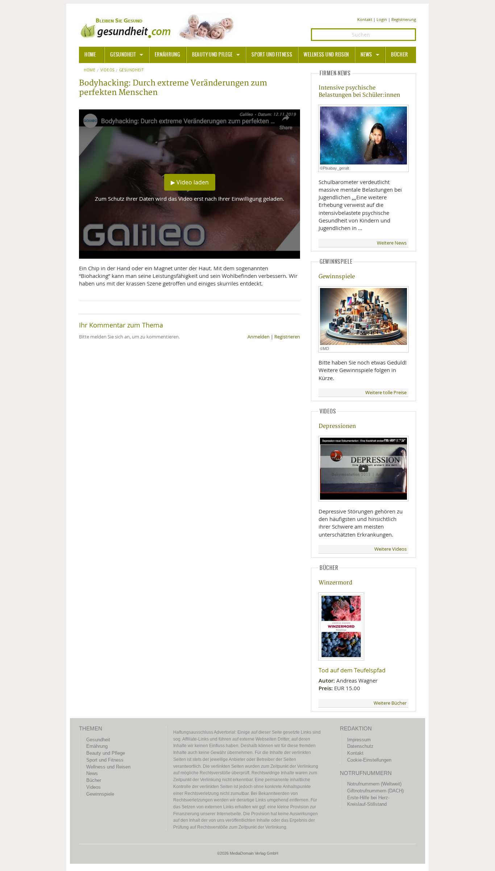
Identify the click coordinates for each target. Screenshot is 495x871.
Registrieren (287, 337)
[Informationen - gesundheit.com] (159, 27)
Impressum (359, 739)
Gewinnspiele (337, 276)
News (366, 54)
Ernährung (167, 54)
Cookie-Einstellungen (369, 760)
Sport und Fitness (271, 54)
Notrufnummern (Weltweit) (374, 784)
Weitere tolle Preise (386, 392)
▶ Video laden (190, 182)
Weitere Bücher (390, 703)
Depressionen (337, 426)
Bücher (399, 54)
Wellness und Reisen (326, 54)
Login (382, 19)
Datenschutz (360, 746)
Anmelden (259, 337)
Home (90, 70)
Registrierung (403, 19)
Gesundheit (123, 54)
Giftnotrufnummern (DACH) (375, 790)
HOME (90, 54)
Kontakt (364, 19)
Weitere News (392, 243)
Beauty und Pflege (212, 54)
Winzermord (335, 582)
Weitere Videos (390, 549)
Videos (107, 70)
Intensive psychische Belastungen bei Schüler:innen (359, 91)
